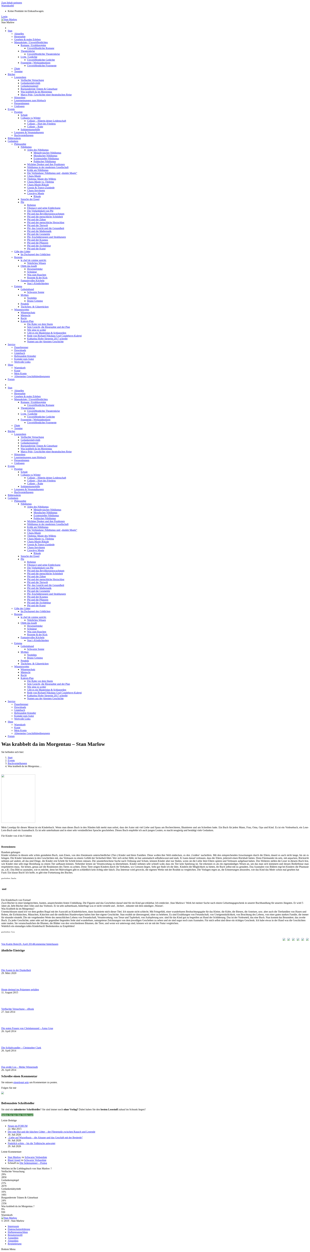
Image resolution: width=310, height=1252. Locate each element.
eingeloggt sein (21, 1082)
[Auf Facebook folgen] (3, 1094)
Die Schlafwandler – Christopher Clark (21, 1047)
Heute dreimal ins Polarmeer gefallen (20, 989)
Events (11, 760)
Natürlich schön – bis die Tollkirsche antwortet (31, 1143)
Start (10, 757)
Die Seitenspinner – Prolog (33, 1163)
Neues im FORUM (17, 1126)
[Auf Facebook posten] (283, 940)
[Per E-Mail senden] (307, 940)
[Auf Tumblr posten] (302, 940)
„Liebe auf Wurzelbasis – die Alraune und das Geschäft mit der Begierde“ (45, 1137)
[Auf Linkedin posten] (297, 940)
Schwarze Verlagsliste (36, 1157)
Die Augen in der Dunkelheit (16, 970)
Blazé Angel (14, 1160)
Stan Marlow (14, 1157)
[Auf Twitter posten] (288, 940)
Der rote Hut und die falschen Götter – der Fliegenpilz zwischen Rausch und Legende (51, 1131)
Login (4, 16)
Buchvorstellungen (17, 763)
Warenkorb (7, 5)
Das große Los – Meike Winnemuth (19, 1067)
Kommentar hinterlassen (46, 944)
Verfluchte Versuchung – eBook (17, 1009)
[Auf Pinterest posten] (293, 940)
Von (10, 944)
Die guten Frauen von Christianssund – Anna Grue (27, 1028)
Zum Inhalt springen (11, 2)
